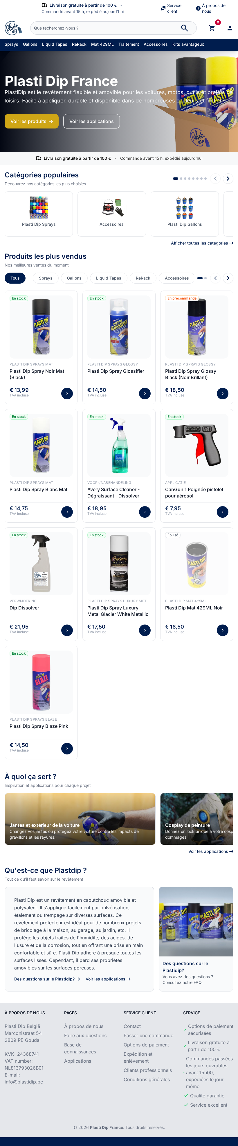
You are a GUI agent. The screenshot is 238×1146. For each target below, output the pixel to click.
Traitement (128, 44)
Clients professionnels (148, 1070)
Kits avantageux (188, 44)
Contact (132, 1026)
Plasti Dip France (106, 1127)
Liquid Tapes (54, 44)
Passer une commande (148, 1035)
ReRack (79, 44)
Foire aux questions (85, 1035)
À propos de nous (214, 8)
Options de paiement (146, 1045)
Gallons (30, 44)
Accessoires (156, 44)
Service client (174, 8)
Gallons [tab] (74, 278)
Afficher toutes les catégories (199, 242)
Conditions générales (147, 1079)
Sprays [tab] (46, 278)
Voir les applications (91, 121)
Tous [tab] (15, 278)
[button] (175, 178)
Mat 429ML (102, 44)
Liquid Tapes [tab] (108, 278)
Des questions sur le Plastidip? (44, 978)
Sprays (11, 44)
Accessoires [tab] (177, 278)
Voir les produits (28, 121)
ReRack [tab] (143, 278)
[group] (80, 819)
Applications (77, 1061)
